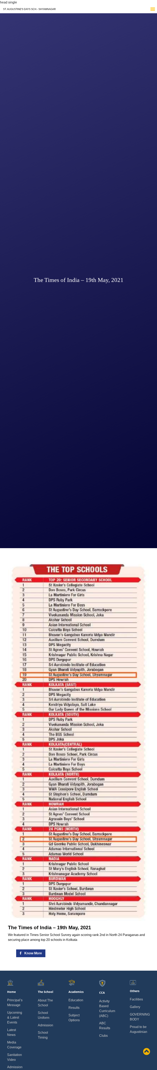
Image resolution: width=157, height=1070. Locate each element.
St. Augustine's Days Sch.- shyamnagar (29, 9)
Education (75, 1000)
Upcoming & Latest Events (14, 1017)
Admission (14, 1067)
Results (74, 1007)
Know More (33, 953)
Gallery (135, 1007)
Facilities (136, 999)
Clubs (103, 1035)
